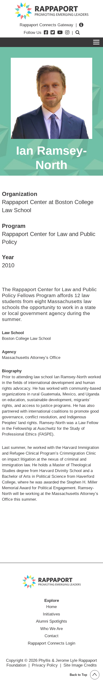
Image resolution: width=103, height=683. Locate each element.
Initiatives (51, 614)
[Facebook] (46, 32)
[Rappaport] (51, 11)
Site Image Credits (80, 665)
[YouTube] (60, 32)
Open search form (77, 32)
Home (51, 606)
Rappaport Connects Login (51, 643)
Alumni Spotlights (51, 621)
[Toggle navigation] (96, 42)
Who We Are (51, 628)
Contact (51, 635)
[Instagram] (67, 32)
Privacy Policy (45, 665)
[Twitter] (53, 32)
